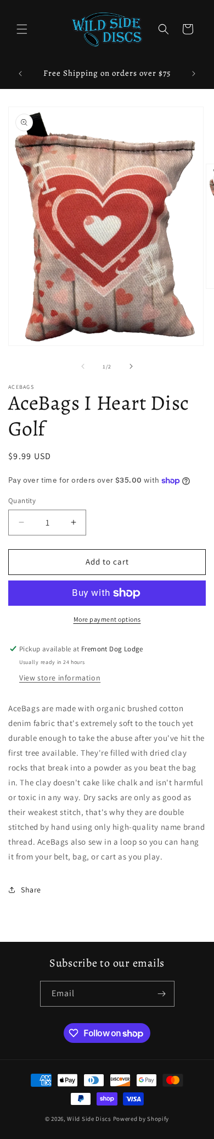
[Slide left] (83, 366)
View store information (59, 678)
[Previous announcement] (20, 74)
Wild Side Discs (89, 1119)
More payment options (107, 619)
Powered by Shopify (141, 1119)
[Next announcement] (194, 74)
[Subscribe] (162, 994)
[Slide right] (131, 366)
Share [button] (31, 890)
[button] (22, 29)
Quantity (22, 500)
